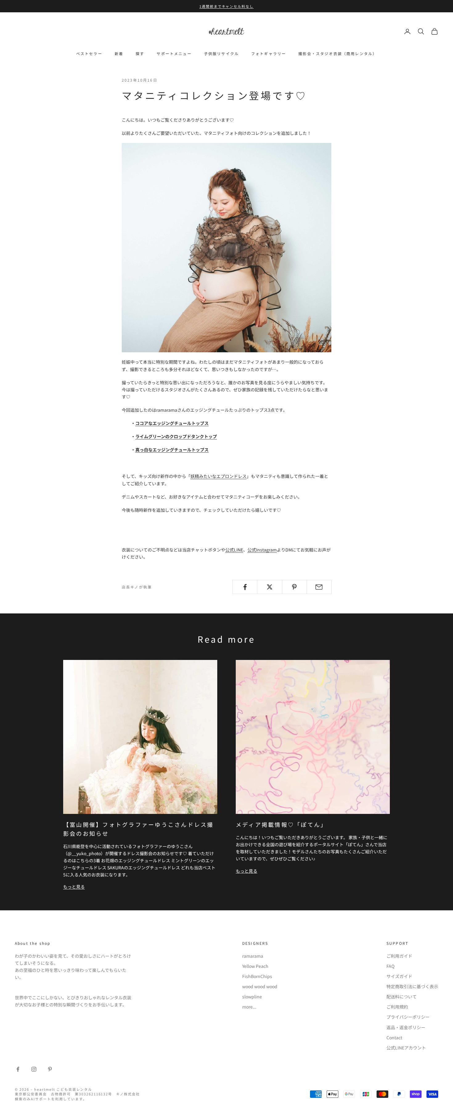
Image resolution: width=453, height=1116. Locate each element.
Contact (394, 1037)
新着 (119, 53)
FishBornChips (257, 976)
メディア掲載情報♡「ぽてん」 (281, 824)
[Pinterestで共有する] (294, 587)
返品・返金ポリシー (405, 1027)
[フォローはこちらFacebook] (18, 1069)
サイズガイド (399, 976)
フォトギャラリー (268, 53)
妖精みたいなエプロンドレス (218, 476)
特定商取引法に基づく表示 (412, 986)
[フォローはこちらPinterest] (50, 1069)
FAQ (390, 966)
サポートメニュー (174, 53)
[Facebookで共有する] (245, 587)
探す (140, 53)
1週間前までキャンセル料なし (226, 6)
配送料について (401, 996)
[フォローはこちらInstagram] (34, 1069)
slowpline (252, 996)
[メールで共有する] (319, 587)
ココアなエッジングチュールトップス (172, 423)
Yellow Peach (255, 966)
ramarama (252, 956)
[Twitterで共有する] (269, 587)
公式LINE (234, 550)
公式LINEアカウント (406, 1048)
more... (249, 1007)
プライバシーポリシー (408, 1017)
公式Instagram (262, 550)
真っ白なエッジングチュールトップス (172, 450)
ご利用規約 (397, 1007)
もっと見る (74, 887)
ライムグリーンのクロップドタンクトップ (176, 436)
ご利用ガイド (399, 956)
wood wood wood (259, 986)
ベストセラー (89, 53)
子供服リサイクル (221, 53)
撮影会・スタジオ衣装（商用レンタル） (337, 53)
